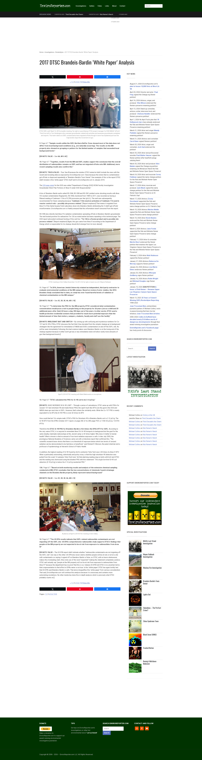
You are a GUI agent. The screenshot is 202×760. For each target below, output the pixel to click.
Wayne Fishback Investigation (148, 555)
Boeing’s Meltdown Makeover (149, 662)
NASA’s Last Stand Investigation (149, 542)
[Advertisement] (101, 33)
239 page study (48, 185)
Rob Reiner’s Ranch (106, 14)
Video (100, 6)
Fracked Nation (148, 648)
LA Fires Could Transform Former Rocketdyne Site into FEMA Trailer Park (79, 18)
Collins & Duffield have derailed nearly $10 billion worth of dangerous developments (143, 319)
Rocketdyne (59, 52)
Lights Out (147, 594)
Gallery (91, 6)
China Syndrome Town (151, 621)
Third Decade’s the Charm (74, 14)
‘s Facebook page (144, 328)
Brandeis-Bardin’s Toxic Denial (151, 582)
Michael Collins (134, 422)
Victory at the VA (149, 415)
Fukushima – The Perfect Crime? (152, 609)
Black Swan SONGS (150, 634)
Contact (122, 6)
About (114, 6)
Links (107, 6)
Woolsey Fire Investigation (152, 567)
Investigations (81, 6)
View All (86, 82)
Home (41, 52)
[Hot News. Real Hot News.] (55, 5)
